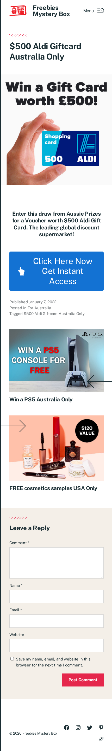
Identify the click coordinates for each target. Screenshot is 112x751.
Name (15, 585)
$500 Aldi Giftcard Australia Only (54, 313)
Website (16, 634)
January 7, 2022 (43, 302)
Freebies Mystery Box (51, 10)
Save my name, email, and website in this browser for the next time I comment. (53, 662)
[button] (93, 10)
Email (15, 610)
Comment (19, 543)
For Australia (39, 308)
